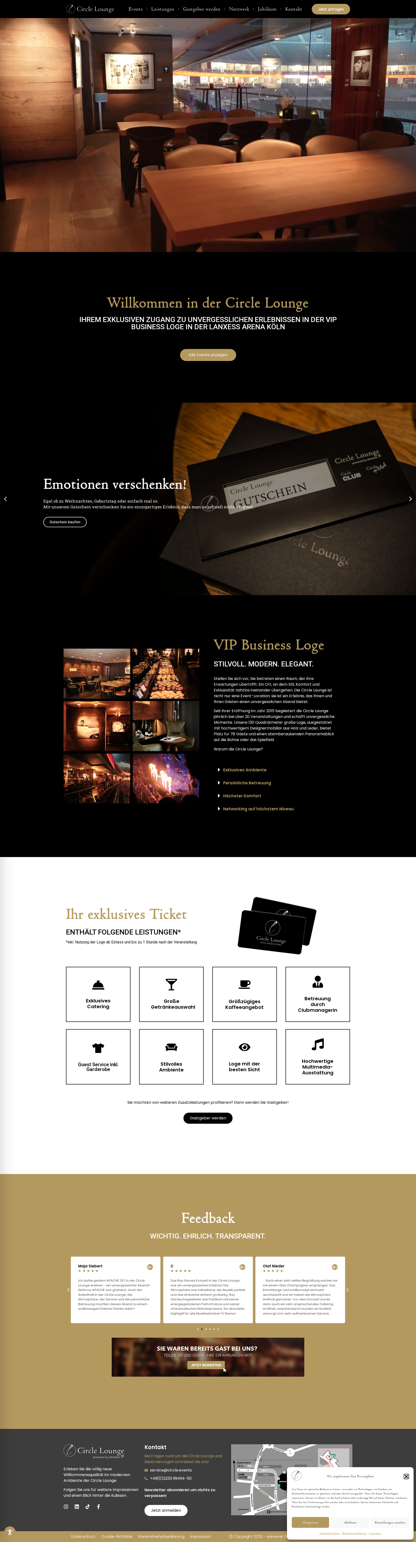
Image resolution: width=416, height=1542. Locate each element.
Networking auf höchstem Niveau (258, 809)
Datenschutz (83, 1536)
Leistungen (162, 9)
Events (136, 9)
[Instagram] (66, 1506)
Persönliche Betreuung (247, 783)
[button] (406, 1476)
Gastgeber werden (201, 9)
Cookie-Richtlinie (329, 1533)
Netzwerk (239, 9)
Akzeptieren (310, 1522)
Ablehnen (350, 1522)
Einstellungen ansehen (390, 1522)
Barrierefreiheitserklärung (161, 1536)
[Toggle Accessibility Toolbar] (10, 1532)
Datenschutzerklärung (354, 1533)
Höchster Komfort (242, 796)
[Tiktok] (87, 1506)
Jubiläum (267, 9)
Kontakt (293, 9)
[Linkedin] (76, 1506)
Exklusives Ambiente (244, 770)
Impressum (375, 1533)
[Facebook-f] (98, 1506)
